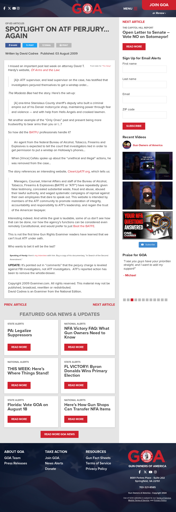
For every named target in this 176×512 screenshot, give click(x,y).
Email (48, 45)
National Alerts (74, 323)
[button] (124, 299)
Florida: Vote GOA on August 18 (28, 407)
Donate (50, 469)
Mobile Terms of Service (138, 500)
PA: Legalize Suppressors (20, 333)
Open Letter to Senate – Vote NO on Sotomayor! (146, 34)
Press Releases (15, 463)
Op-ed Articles (14, 23)
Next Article (104, 305)
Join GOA (159, 4)
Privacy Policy (96, 469)
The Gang (106, 66)
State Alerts (16, 323)
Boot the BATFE (83, 226)
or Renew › (159, 13)
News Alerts (54, 463)
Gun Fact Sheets (98, 458)
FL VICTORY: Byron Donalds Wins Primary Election (85, 371)
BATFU (34, 132)
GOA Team (12, 458)
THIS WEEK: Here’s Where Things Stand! (28, 371)
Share (13, 45)
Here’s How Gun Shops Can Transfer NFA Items (87, 407)
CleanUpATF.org (79, 171)
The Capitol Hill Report (138, 27)
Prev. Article (15, 305)
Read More (19, 347)
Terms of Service (98, 463)
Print (65, 45)
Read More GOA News (59, 434)
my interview (41, 255)
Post (31, 45)
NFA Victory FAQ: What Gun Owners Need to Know (86, 332)
